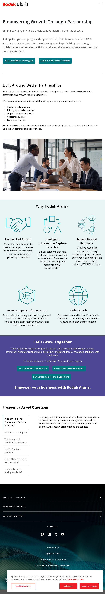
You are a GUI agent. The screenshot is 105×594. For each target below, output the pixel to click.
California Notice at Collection (52, 559)
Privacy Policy (52, 547)
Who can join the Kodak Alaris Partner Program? (15, 422)
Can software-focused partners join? (15, 461)
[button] (52, 497)
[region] (55, 581)
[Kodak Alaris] (15, 4)
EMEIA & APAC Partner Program (55, 60)
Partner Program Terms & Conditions (51, 376)
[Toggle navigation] (100, 4)
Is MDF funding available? (12, 451)
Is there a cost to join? (15, 432)
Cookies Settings (23, 586)
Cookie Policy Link (75, 579)
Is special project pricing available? (13, 471)
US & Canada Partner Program (19, 60)
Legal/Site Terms (52, 553)
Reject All (68, 586)
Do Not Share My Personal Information (52, 565)
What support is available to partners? (15, 441)
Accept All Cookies (89, 586)
